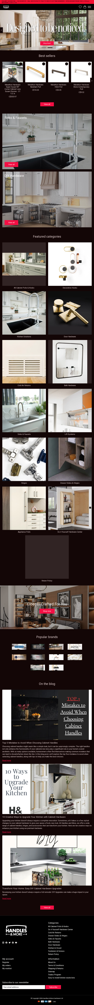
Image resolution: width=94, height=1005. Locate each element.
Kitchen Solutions (24, 337)
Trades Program (54, 975)
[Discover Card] (49, 1002)
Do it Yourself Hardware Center (70, 532)
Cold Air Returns (24, 385)
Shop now (47, 611)
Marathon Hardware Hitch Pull (58, 86)
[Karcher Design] (37, 657)
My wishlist (7, 968)
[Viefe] (56, 667)
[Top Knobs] (37, 667)
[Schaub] (74, 657)
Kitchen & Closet (54, 948)
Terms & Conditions (56, 965)
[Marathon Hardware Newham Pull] (35, 72)
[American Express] (46, 1002)
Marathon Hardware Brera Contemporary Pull (81, 87)
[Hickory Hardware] (19, 657)
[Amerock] (19, 647)
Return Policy (47, 581)
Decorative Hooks (70, 288)
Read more (6, 760)
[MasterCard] (38, 1002)
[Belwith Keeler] (37, 647)
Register (5, 962)
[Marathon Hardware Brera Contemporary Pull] (81, 72)
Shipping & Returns (55, 968)
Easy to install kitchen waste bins (61, 978)
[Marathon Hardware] (56, 657)
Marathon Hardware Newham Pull (35, 86)
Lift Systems (70, 434)
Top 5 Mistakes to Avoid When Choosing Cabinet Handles (30, 742)
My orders (6, 965)
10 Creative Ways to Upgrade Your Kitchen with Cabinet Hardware (33, 817)
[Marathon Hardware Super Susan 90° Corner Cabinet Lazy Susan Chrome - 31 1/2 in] (12, 72)
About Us (51, 962)
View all (47, 104)
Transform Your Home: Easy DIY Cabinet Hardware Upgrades (31, 888)
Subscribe (53, 987)
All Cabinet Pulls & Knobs (24, 288)
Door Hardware (70, 337)
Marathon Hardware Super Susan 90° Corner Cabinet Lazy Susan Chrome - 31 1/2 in (13, 89)
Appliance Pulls (24, 532)
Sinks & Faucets (24, 434)
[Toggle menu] (89, 7)
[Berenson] (56, 647)
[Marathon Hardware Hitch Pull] (58, 72)
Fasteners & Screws (56, 951)
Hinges (24, 483)
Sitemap (51, 971)
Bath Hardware (70, 385)
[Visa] (42, 1002)
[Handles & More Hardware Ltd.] (6, 7)
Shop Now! (47, 43)
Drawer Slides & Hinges (69, 483)
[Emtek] (74, 647)
